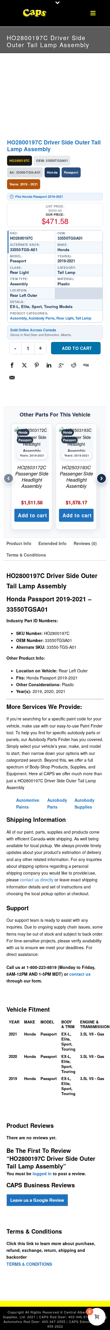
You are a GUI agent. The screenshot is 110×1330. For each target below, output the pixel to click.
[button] (31, 515)
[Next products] (101, 478)
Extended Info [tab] (52, 543)
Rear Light (65, 318)
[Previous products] (8, 478)
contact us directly (36, 880)
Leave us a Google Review (37, 1200)
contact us (80, 974)
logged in (42, 1173)
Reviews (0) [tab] (85, 543)
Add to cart (77, 348)
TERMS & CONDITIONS (29, 1264)
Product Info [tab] (18, 543)
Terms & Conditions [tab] (26, 555)
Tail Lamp (83, 318)
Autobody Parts (41, 318)
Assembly (18, 318)
